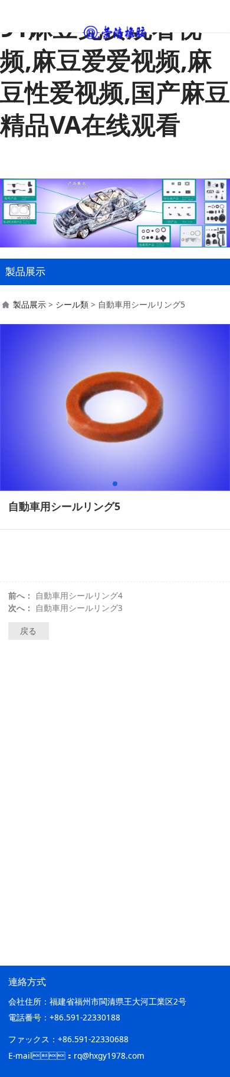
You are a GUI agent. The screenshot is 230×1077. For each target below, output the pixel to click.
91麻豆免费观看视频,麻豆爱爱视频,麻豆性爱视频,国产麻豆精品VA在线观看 (115, 76)
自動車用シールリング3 (79, 607)
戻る (28, 630)
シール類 (71, 304)
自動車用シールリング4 (79, 595)
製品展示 (29, 304)
